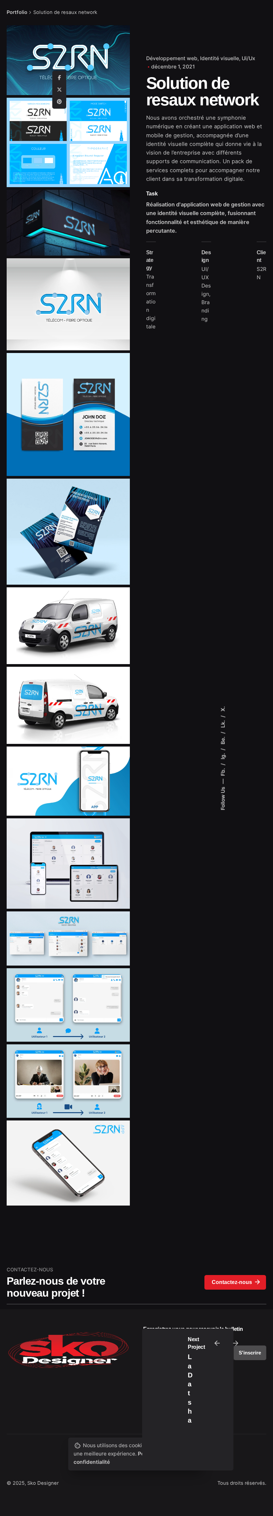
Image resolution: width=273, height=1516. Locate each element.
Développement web (171, 58)
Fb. (223, 771)
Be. (223, 739)
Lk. (223, 723)
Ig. (223, 755)
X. (223, 708)
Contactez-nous (232, 1282)
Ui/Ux (248, 58)
